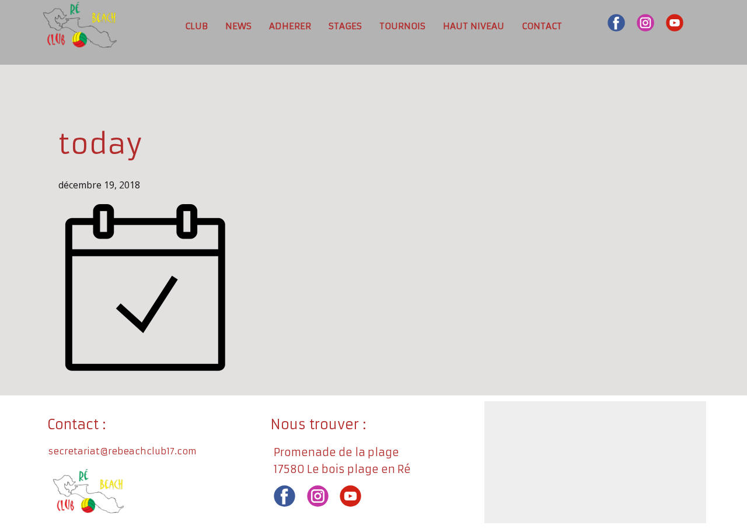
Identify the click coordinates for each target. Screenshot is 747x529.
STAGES (345, 25)
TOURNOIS (402, 25)
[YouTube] (674, 22)
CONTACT (542, 25)
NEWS (238, 25)
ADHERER (290, 25)
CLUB (196, 25)
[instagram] (645, 22)
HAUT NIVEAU (473, 25)
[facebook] (616, 22)
